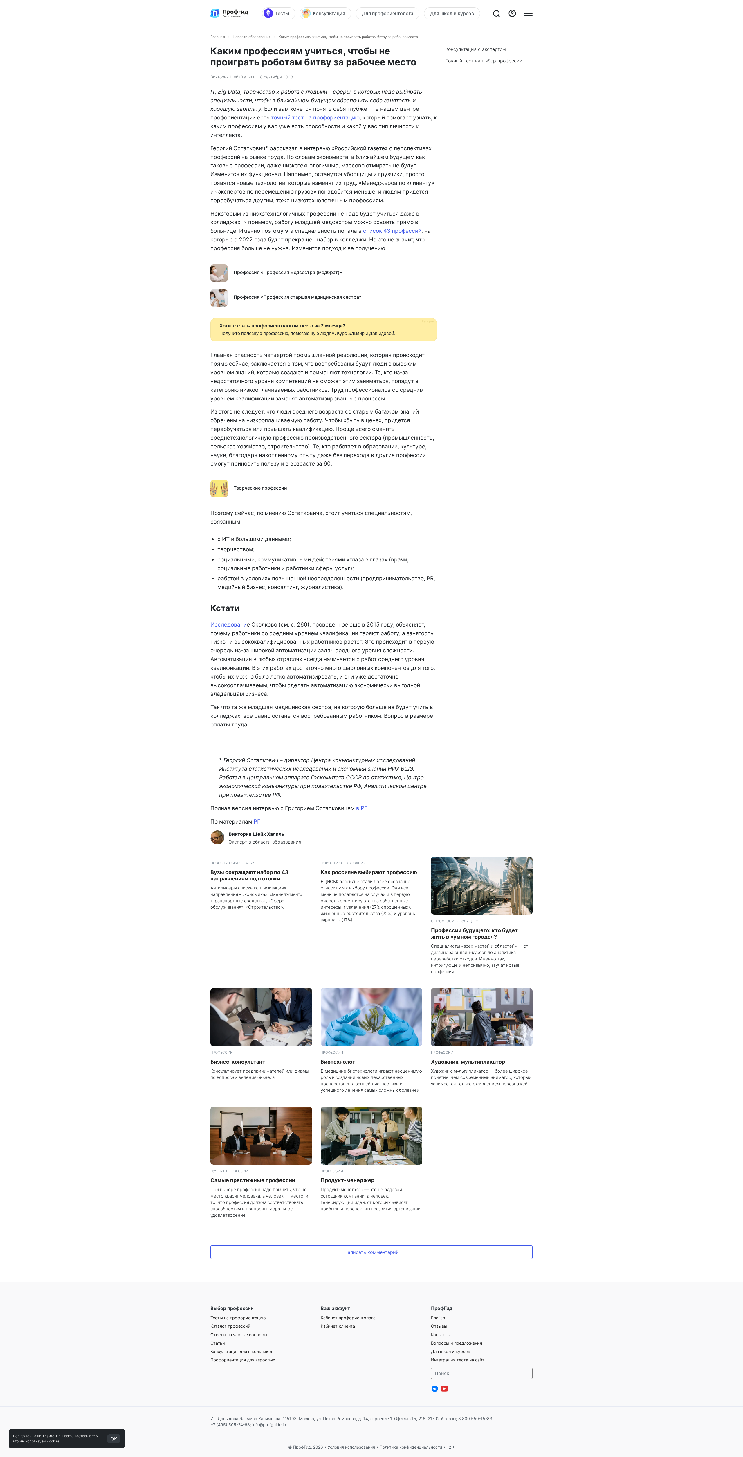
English (438, 1317)
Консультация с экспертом (476, 49)
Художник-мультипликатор (468, 1062)
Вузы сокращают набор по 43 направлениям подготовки (249, 875)
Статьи (217, 1342)
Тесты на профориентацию (238, 1317)
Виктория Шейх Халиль (232, 76)
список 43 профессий (392, 231)
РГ (257, 821)
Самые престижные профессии (252, 1180)
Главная (217, 37)
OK (114, 1439)
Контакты (440, 1334)
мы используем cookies (39, 1441)
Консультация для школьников (241, 1351)
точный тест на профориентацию (315, 117)
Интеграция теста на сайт (457, 1359)
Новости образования (252, 37)
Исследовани (228, 624)
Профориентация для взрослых (242, 1359)
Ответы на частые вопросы (238, 1334)
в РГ (361, 808)
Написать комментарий (371, 1252)
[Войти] (512, 13)
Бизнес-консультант (237, 1062)
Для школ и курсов (450, 1351)
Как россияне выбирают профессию (369, 872)
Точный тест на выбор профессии (484, 61)
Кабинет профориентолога (348, 1317)
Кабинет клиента (338, 1326)
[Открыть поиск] (496, 13)
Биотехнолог (338, 1062)
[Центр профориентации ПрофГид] (229, 13)
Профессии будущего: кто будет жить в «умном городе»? (474, 933)
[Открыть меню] (528, 13)
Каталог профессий (230, 1326)
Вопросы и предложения (456, 1342)
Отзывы (439, 1326)
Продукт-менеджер (347, 1180)
